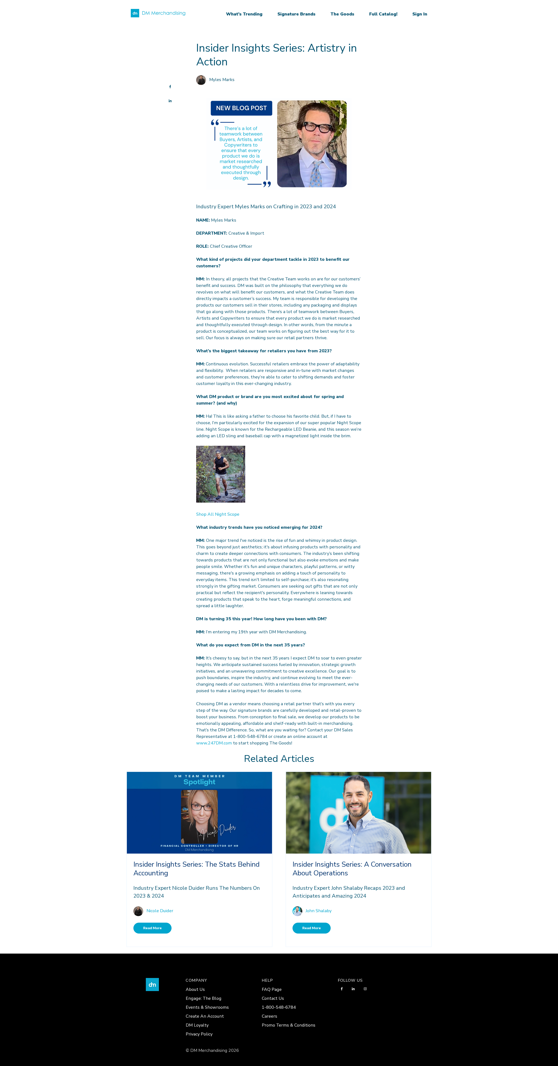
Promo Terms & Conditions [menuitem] (288, 1025)
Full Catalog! (383, 14)
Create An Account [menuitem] (205, 1016)
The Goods (342, 14)
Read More (152, 928)
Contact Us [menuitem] (273, 998)
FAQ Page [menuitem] (272, 989)
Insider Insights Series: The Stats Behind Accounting (196, 869)
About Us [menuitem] (195, 989)
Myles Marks (222, 80)
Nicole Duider (159, 911)
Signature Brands (296, 14)
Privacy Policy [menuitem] (199, 1034)
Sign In (419, 14)
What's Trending (244, 14)
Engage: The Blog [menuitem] (203, 998)
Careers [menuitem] (269, 1016)
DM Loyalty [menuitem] (197, 1025)
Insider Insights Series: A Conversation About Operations (352, 869)
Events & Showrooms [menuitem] (207, 1007)
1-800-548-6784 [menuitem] (279, 1007)
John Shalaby (319, 911)
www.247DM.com (214, 743)
